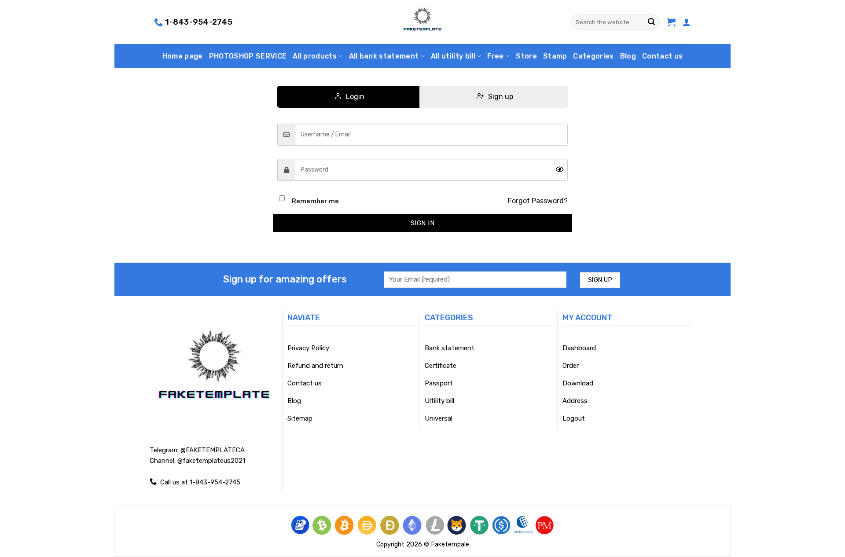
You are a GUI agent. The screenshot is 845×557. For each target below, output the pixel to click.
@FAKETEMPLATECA (212, 450)
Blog (628, 56)
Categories (593, 56)
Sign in (422, 223)
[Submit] (651, 22)
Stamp (555, 56)
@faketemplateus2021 (211, 461)
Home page (182, 56)
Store (526, 56)
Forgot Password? (538, 201)
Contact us (662, 56)
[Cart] (671, 22)
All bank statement (384, 56)
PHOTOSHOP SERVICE (248, 56)
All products (315, 56)
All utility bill (453, 56)
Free (495, 56)
